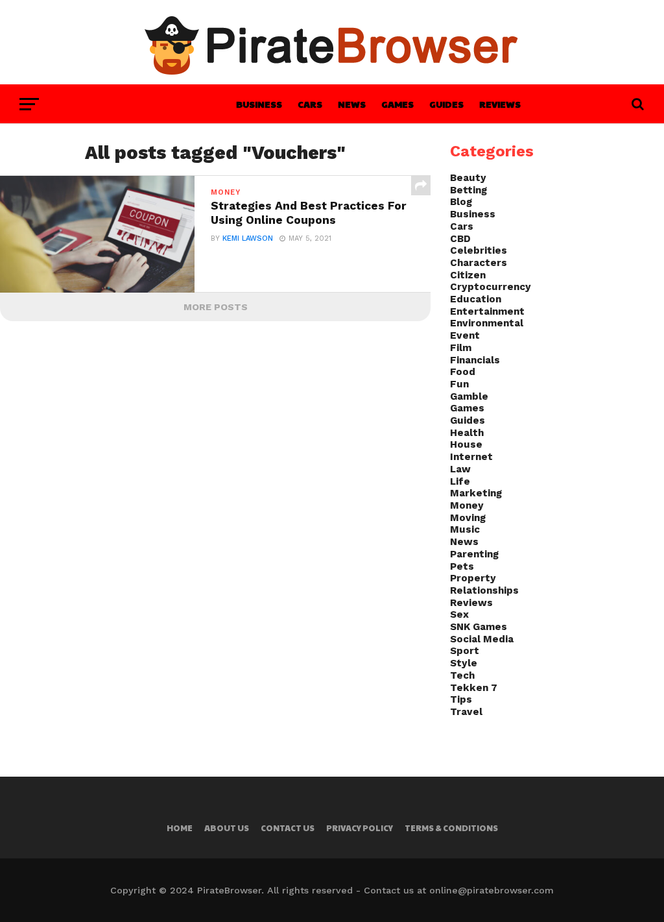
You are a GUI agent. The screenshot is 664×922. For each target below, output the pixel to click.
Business (259, 103)
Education (475, 299)
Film (460, 348)
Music (465, 529)
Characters (478, 263)
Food (462, 372)
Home (180, 828)
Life (460, 481)
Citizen (468, 275)
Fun (459, 384)
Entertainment (487, 311)
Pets (462, 566)
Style (463, 663)
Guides (446, 103)
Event (465, 335)
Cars (310, 103)
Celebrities (478, 250)
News (352, 103)
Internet (471, 457)
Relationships (484, 590)
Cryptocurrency (490, 287)
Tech (462, 675)
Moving (468, 518)
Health (467, 433)
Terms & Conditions (451, 828)
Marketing (476, 493)
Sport (464, 651)
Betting (468, 190)
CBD (460, 239)
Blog (461, 202)
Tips (461, 699)
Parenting (474, 554)
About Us (226, 828)
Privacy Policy (359, 828)
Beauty (468, 178)
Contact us (287, 828)
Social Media (482, 639)
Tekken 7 (473, 688)
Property (473, 578)
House (466, 444)
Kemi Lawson (247, 238)
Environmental (486, 323)
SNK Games (478, 627)
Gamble (469, 396)
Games (397, 103)
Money (467, 505)
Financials (475, 360)
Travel (466, 712)
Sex (459, 614)
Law (460, 469)
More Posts (216, 307)
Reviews (500, 103)
